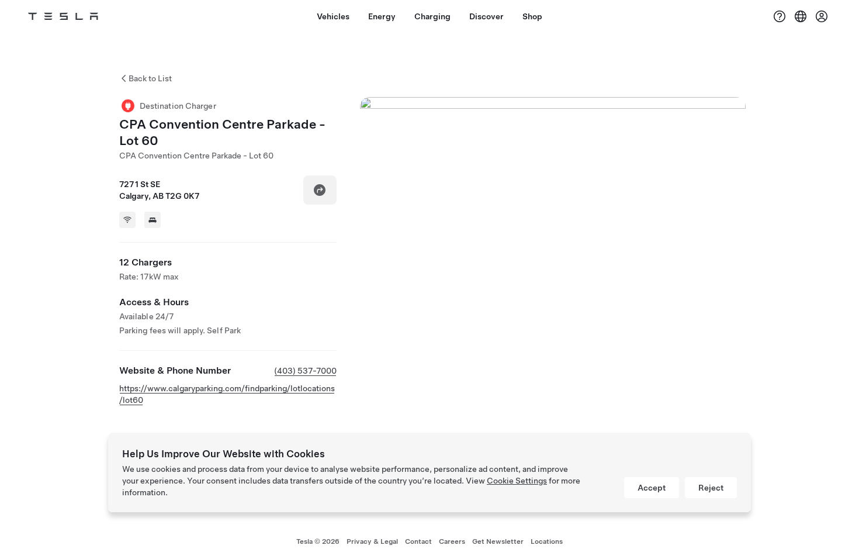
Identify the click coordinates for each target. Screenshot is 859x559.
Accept (652, 487)
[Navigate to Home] (63, 16)
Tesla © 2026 (318, 541)
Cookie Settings (517, 480)
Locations (547, 541)
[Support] (779, 16)
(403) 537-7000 (305, 370)
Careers (452, 541)
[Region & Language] (800, 16)
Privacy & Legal (372, 541)
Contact (418, 541)
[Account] (821, 16)
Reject (710, 487)
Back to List (150, 78)
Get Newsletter (498, 541)
